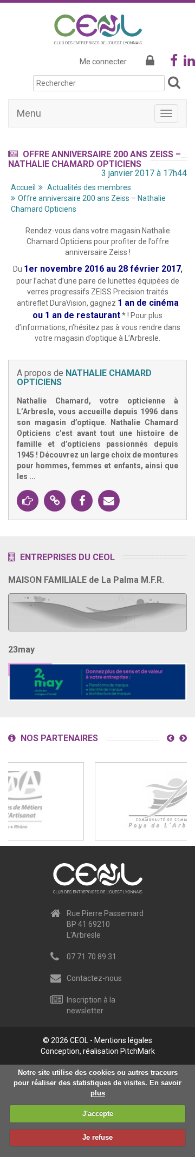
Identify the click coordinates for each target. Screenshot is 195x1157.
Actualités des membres (89, 187)
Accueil (23, 187)
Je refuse (97, 1137)
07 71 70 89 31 (91, 956)
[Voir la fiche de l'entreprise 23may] (97, 678)
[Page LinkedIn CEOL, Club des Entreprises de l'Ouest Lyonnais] (189, 62)
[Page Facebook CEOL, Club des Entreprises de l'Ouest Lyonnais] (174, 62)
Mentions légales (123, 1040)
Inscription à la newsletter (91, 1005)
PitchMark (137, 1051)
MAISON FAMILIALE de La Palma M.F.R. (86, 580)
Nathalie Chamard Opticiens (84, 378)
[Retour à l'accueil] (97, 27)
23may (21, 649)
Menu (29, 113)
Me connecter (103, 61)
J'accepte (97, 1113)
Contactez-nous (94, 978)
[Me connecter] (150, 61)
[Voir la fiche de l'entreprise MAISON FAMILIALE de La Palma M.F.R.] (97, 608)
